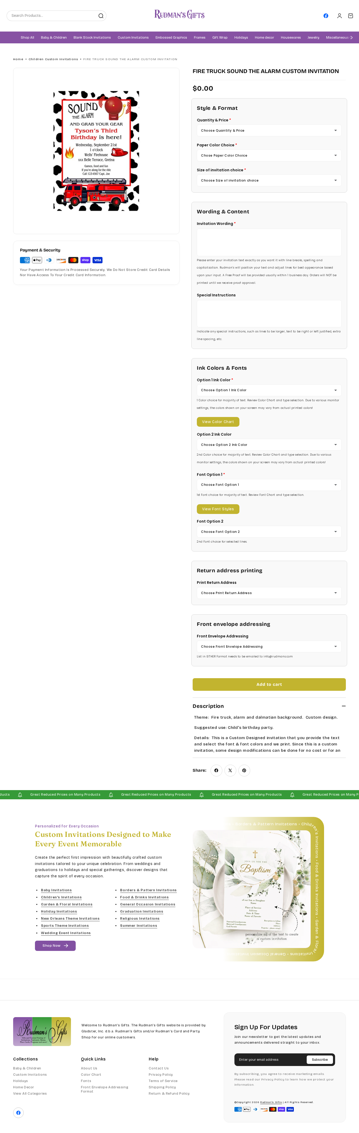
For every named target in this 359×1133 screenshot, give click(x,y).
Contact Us (159, 1068)
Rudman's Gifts (271, 1102)
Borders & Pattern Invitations (148, 890)
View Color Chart (218, 422)
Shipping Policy (162, 1087)
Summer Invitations (138, 926)
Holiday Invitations (59, 912)
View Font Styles (218, 509)
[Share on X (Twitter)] (230, 770)
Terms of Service (163, 1081)
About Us (89, 1068)
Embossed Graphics (171, 37)
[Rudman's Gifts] (42, 1031)
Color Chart (91, 1075)
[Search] (101, 16)
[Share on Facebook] (216, 770)
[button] (54, 37)
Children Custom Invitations (53, 59)
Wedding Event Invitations (66, 933)
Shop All (27, 37)
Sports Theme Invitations (65, 926)
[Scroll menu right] (351, 37)
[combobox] (51, 15)
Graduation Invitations (141, 912)
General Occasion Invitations (147, 904)
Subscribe (320, 1060)
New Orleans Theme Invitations (70, 919)
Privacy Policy (161, 1075)
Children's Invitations (61, 897)
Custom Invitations (30, 1075)
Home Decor (23, 1087)
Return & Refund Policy (169, 1093)
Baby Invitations (56, 890)
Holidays (20, 1081)
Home (18, 59)
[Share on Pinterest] (244, 770)
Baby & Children (27, 1068)
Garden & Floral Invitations (67, 904)
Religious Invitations (140, 919)
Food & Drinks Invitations (144, 897)
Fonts (86, 1081)
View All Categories (30, 1093)
